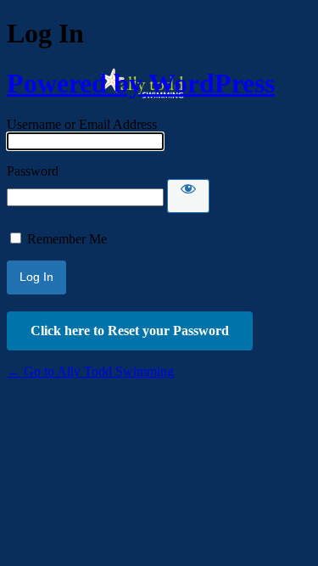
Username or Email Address (82, 124)
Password (33, 171)
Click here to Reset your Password (130, 330)
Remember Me (67, 239)
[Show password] (188, 196)
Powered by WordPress (141, 83)
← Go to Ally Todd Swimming (90, 371)
